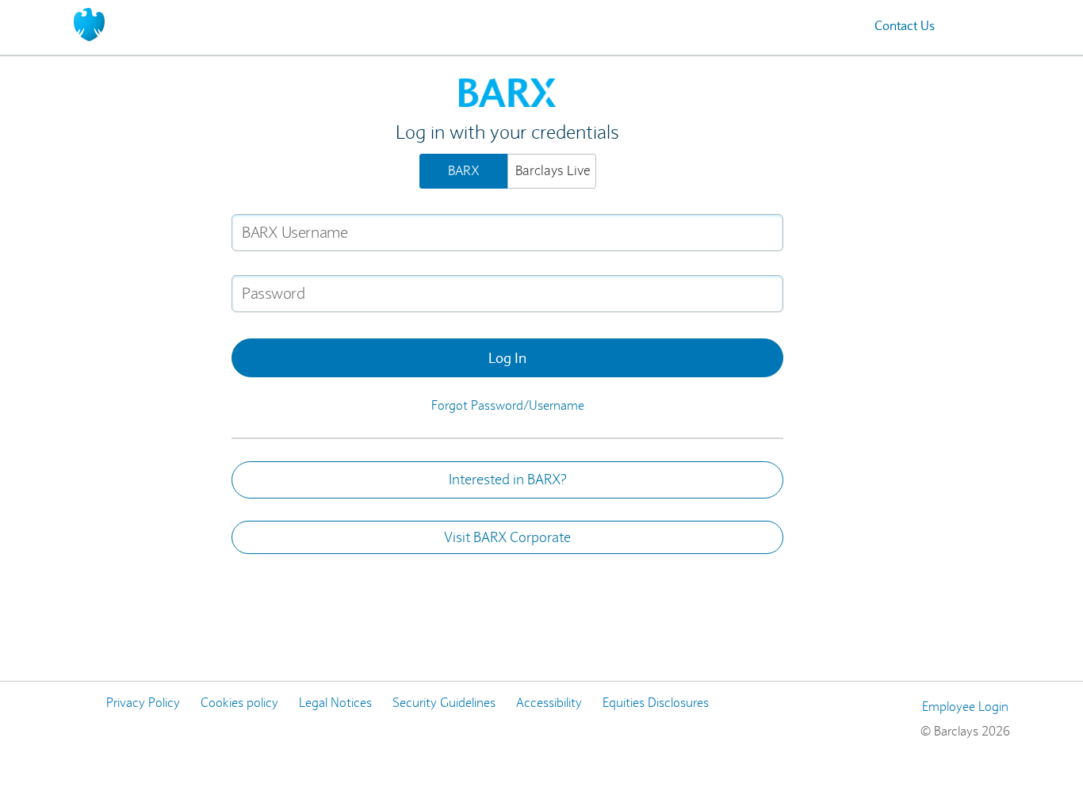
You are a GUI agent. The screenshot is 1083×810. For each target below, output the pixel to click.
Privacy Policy (143, 702)
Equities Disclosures (656, 702)
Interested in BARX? (508, 479)
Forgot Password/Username (507, 405)
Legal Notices (335, 702)
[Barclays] (89, 24)
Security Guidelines (444, 702)
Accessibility (549, 702)
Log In (507, 358)
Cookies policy (239, 702)
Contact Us (904, 25)
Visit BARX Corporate (507, 537)
